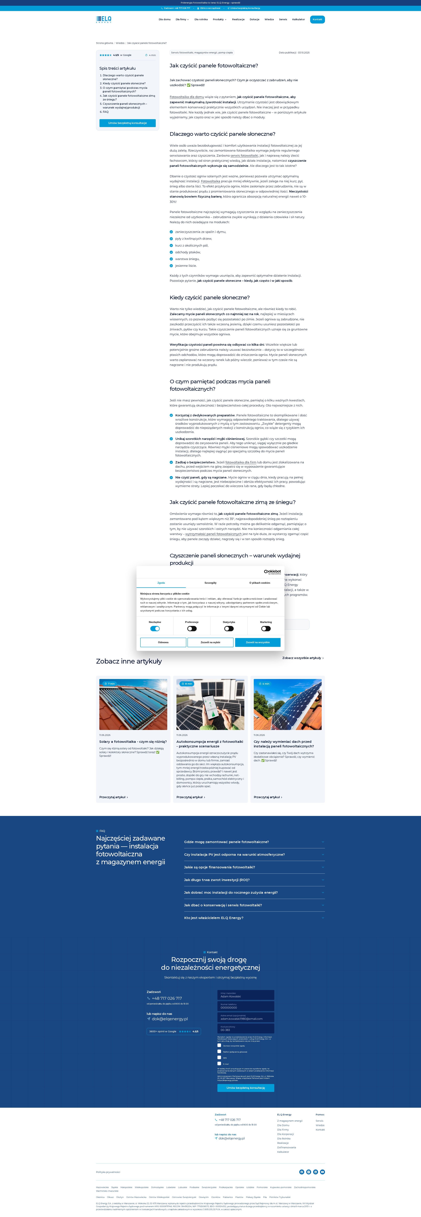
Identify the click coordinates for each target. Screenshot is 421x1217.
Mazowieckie (102, 1187)
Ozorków (215, 1197)
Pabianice (228, 1197)
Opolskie (239, 1187)
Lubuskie (182, 1187)
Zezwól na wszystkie (258, 642)
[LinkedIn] (315, 1171)
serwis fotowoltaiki (244, 155)
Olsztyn (120, 1197)
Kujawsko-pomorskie (280, 1187)
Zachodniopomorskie (304, 1187)
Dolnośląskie (157, 1187)
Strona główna (104, 43)
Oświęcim (204, 1197)
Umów (245, 8)
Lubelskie (170, 1187)
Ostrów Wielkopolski (159, 1197)
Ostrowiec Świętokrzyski (184, 1197)
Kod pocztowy (228, 1026)
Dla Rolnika (283, 1138)
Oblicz (210, 8)
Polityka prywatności (108, 1172)
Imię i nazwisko (228, 993)
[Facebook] (301, 1171)
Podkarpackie (226, 1187)
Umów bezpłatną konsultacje (127, 123)
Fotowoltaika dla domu (187, 97)
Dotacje (254, 19)
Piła (265, 1197)
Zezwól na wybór (210, 642)
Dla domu (165, 19)
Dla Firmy (283, 1129)
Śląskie (114, 1187)
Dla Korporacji (285, 1134)
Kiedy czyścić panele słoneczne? (124, 83)
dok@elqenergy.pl (170, 1018)
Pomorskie (262, 1187)
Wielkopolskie (142, 1187)
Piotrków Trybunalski (279, 1197)
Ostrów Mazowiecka (136, 1197)
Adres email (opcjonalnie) (233, 1015)
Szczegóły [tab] (211, 582)
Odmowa (163, 642)
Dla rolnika (201, 19)
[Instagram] (308, 1171)
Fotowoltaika (210, 181)
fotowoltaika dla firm (240, 462)
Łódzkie (250, 1187)
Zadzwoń (177, 8)
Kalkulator (298, 19)
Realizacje (238, 19)
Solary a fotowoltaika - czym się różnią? (133, 742)
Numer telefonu (228, 1004)
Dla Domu (283, 1125)
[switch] (192, 628)
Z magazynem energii (290, 1120)
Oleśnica (100, 1197)
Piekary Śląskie (253, 1197)
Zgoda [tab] (161, 582)
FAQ (106, 111)
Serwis (283, 19)
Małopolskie (126, 1187)
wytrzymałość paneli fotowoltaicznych (213, 534)
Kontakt (317, 19)
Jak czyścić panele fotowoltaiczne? (147, 43)
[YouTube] (322, 1171)
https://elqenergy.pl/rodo (227, 1080)
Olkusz (110, 1197)
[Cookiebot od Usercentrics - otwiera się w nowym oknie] (266, 572)
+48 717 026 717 (167, 998)
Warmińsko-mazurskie (107, 1191)
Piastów (239, 1197)
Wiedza (269, 19)
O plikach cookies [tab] (259, 582)
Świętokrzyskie (209, 1187)
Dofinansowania (286, 1147)
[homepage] (103, 19)
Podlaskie (194, 1187)
